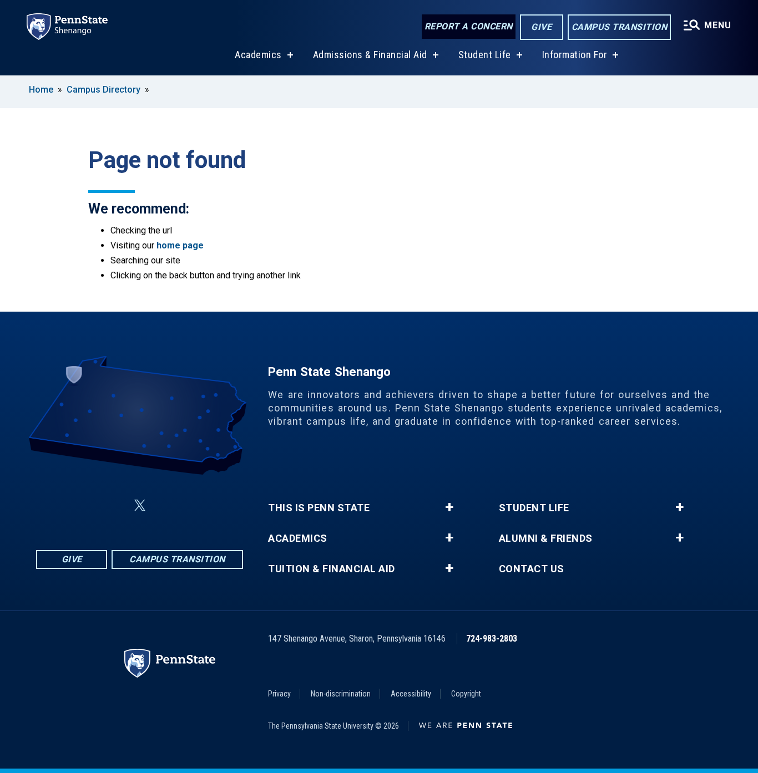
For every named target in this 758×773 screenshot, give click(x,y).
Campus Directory (103, 89)
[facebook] (84, 505)
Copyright (466, 693)
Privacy (279, 693)
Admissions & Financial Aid (370, 54)
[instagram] (113, 505)
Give (541, 27)
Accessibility (411, 693)
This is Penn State (319, 507)
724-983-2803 (491, 638)
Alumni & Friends (546, 538)
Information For (575, 54)
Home (41, 89)
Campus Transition (620, 27)
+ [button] (449, 507)
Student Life (484, 54)
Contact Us (531, 568)
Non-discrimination (341, 693)
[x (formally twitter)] (139, 505)
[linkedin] (166, 505)
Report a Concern (469, 26)
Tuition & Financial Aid (331, 568)
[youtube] (195, 505)
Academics (258, 54)
